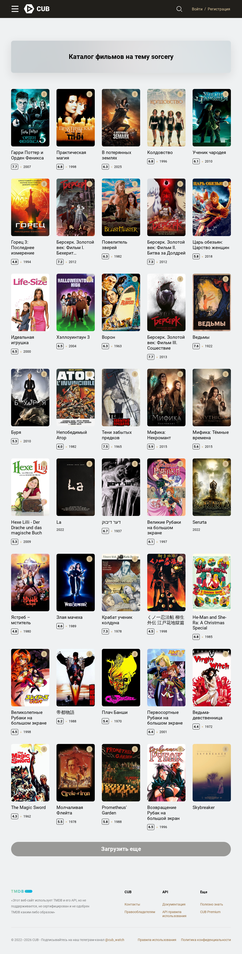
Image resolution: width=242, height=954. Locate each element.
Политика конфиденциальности (206, 940)
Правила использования (157, 940)
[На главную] (37, 8)
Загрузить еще (121, 849)
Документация (174, 904)
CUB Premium (210, 912)
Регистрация (219, 9)
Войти (197, 9)
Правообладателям (140, 912)
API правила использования (174, 914)
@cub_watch (114, 940)
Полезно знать (211, 904)
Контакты (132, 904)
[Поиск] (179, 9)
